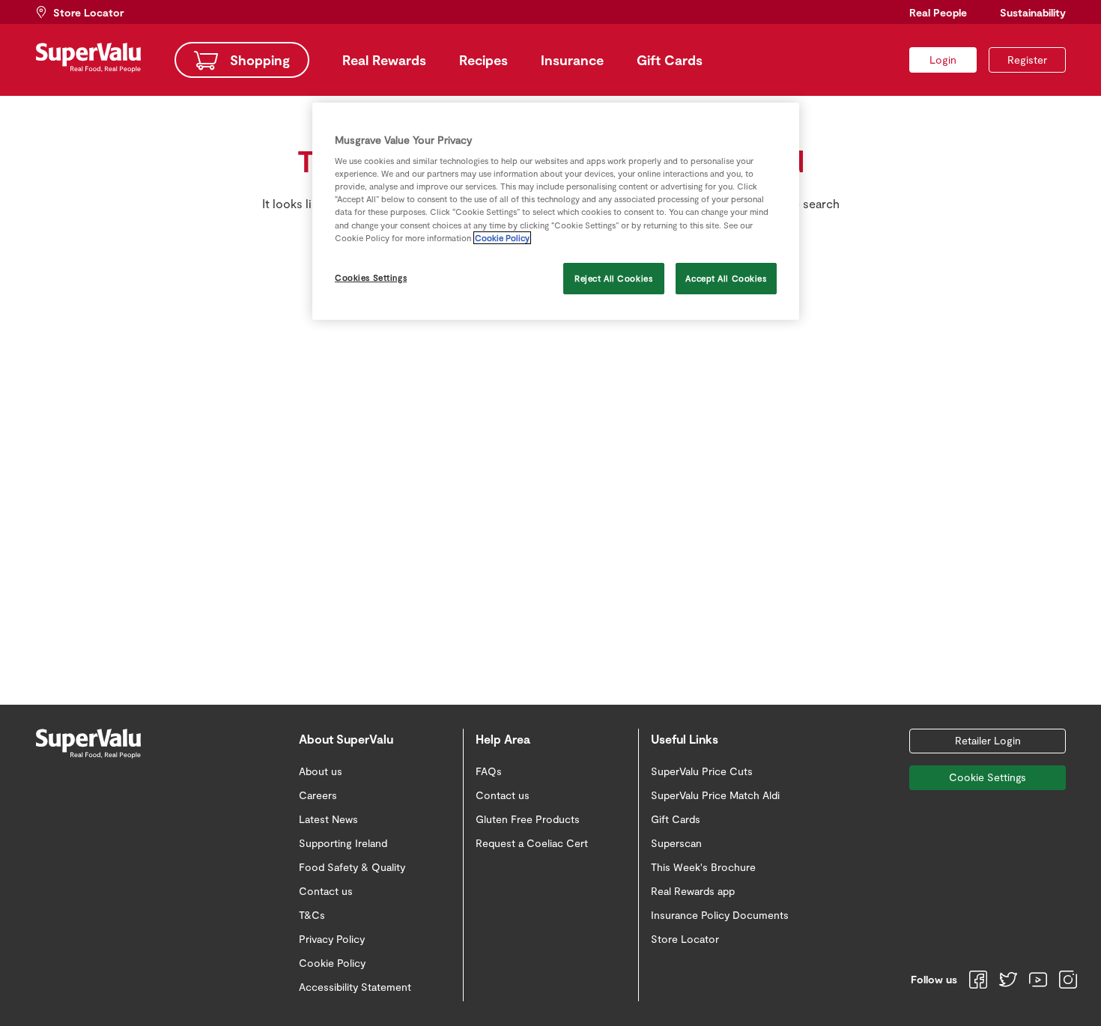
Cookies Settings (371, 277)
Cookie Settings (987, 777)
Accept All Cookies (725, 278)
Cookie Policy (502, 238)
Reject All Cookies (613, 278)
